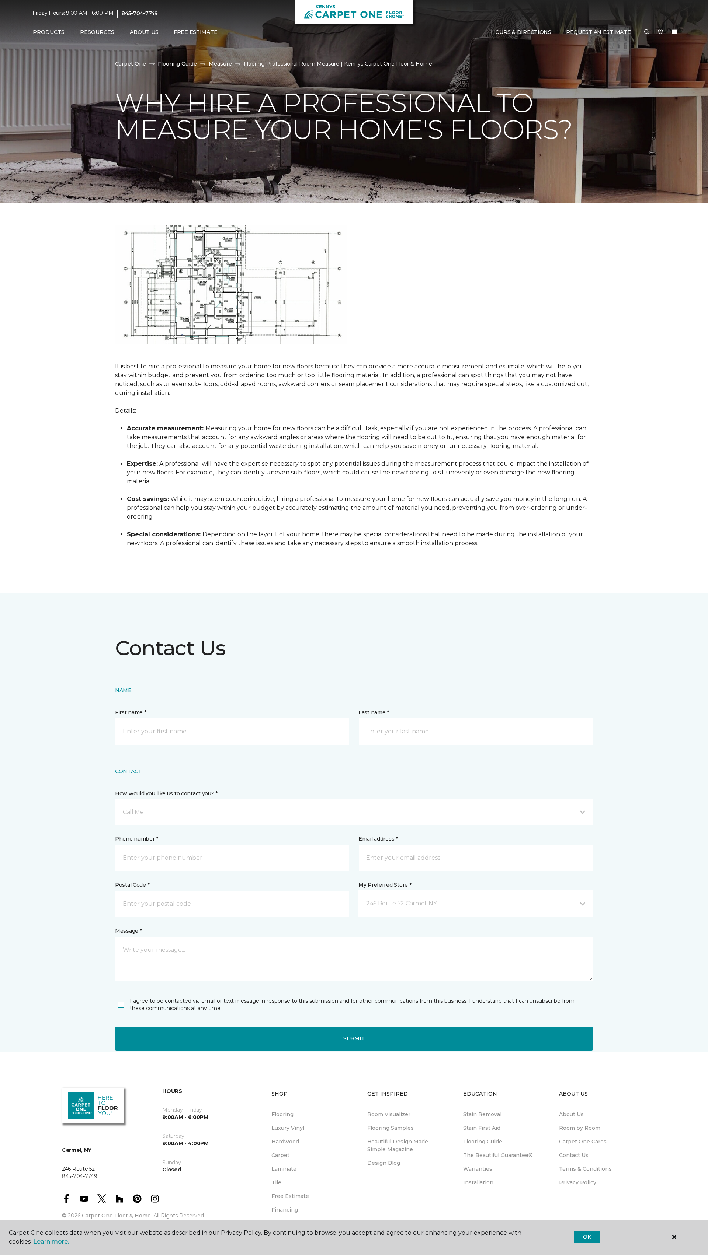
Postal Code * (132, 884)
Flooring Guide (177, 63)
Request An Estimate (598, 32)
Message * (128, 930)
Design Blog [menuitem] (383, 1163)
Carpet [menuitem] (280, 1155)
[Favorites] (660, 32)
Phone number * (136, 838)
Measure (220, 63)
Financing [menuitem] (284, 1209)
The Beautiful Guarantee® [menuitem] (498, 1155)
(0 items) (674, 32)
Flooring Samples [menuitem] (390, 1128)
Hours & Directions (521, 32)
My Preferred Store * (384, 884)
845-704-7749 (140, 13)
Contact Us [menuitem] (574, 1155)
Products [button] (49, 32)
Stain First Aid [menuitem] (481, 1128)
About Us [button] (144, 32)
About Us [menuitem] (571, 1114)
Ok (587, 1237)
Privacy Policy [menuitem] (577, 1182)
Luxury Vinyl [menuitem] (287, 1128)
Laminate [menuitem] (283, 1168)
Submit (354, 1038)
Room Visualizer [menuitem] (388, 1114)
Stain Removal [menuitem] (482, 1114)
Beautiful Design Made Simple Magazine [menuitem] (397, 1145)
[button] (647, 32)
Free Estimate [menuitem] (195, 32)
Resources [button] (97, 32)
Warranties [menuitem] (477, 1168)
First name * (130, 712)
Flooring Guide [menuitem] (482, 1141)
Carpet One (130, 63)
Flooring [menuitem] (282, 1114)
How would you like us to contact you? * (166, 793)
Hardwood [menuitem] (285, 1141)
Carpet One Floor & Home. (117, 1215)
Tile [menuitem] (276, 1182)
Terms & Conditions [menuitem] (585, 1168)
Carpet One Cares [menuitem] (583, 1141)
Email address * (378, 838)
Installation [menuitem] (478, 1182)
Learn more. (51, 1241)
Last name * (373, 712)
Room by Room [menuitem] (579, 1128)
